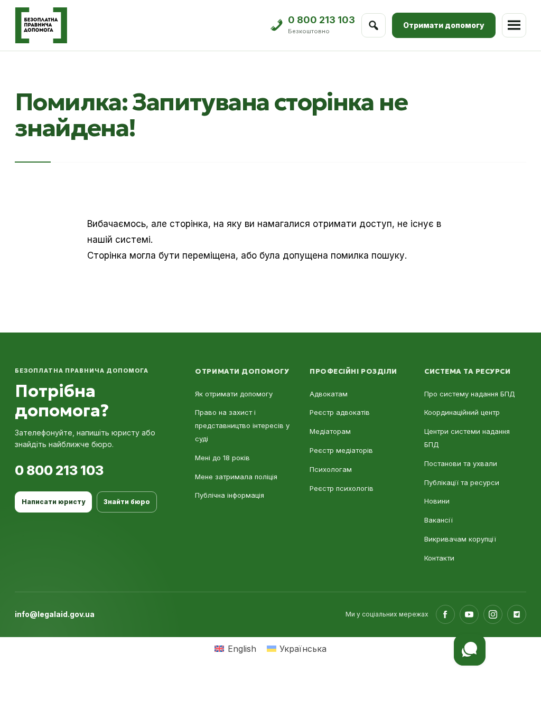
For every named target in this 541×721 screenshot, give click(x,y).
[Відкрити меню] (514, 25)
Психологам (331, 469)
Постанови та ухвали (460, 463)
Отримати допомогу (443, 25)
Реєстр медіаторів (341, 450)
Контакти (439, 558)
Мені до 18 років (222, 457)
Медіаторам (330, 431)
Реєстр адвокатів (340, 412)
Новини (437, 501)
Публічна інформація (229, 495)
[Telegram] (516, 614)
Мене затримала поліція (236, 476)
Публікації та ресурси (461, 482)
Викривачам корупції (460, 539)
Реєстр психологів (342, 488)
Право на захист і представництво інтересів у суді (242, 425)
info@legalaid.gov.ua (55, 614)
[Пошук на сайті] (373, 25)
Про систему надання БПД (469, 394)
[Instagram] (492, 614)
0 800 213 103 (59, 470)
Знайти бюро (127, 502)
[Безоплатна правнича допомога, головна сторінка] (41, 25)
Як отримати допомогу (234, 394)
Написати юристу (53, 502)
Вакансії (438, 520)
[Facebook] (445, 614)
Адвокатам (329, 394)
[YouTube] (469, 614)
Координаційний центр (462, 412)
